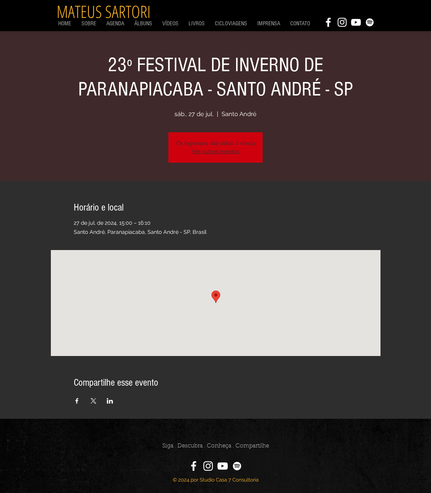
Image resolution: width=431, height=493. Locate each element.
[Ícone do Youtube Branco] (356, 22)
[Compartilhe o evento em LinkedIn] (110, 401)
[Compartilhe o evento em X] (93, 401)
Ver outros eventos (215, 151)
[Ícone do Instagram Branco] (342, 22)
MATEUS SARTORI (104, 11)
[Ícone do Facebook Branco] (328, 22)
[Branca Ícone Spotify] (370, 22)
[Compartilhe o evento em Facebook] (77, 401)
